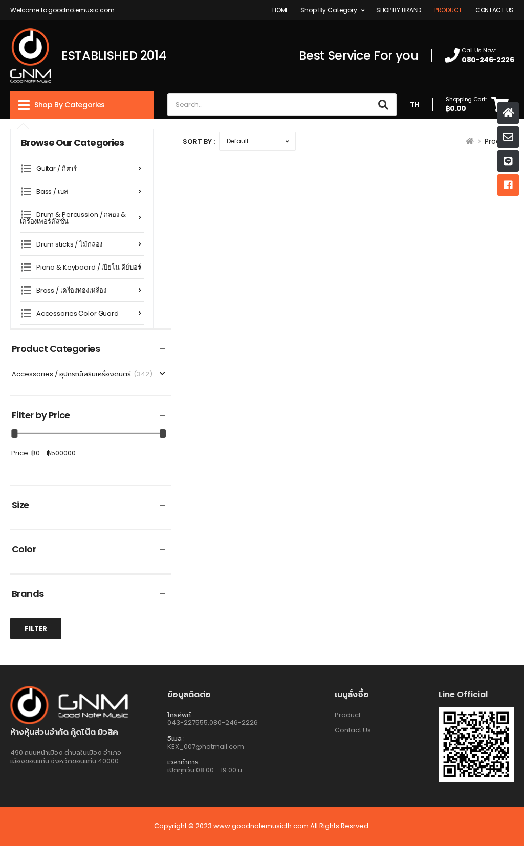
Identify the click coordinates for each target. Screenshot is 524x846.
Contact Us (494, 10)
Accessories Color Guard (77, 313)
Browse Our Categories (72, 142)
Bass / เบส (52, 191)
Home (280, 10)
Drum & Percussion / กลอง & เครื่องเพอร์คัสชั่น (73, 218)
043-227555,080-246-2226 (212, 722)
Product (448, 10)
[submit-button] (383, 104)
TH (415, 105)
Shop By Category (328, 10)
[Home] (508, 113)
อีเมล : (176, 738)
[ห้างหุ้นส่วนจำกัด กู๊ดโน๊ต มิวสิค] (508, 161)
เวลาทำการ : (184, 762)
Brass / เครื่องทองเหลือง (71, 290)
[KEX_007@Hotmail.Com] (508, 137)
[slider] (15, 433)
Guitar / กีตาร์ (56, 168)
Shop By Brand (398, 10)
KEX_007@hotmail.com (205, 746)
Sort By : (199, 141)
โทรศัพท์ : (180, 715)
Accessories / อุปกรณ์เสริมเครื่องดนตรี (82, 374)
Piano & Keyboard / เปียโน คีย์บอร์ (88, 267)
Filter (36, 628)
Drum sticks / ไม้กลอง (69, 244)
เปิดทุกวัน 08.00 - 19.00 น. (205, 770)
